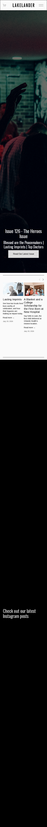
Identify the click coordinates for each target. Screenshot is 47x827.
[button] (40, 279)
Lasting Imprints (12, 299)
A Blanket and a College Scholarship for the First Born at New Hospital (33, 305)
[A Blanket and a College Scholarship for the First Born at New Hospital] (34, 289)
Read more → (8, 318)
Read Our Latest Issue (23, 254)
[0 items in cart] (4, 5)
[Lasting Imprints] (13, 289)
